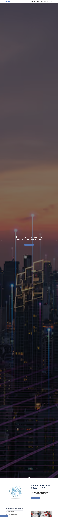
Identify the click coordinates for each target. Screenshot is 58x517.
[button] (31, 1)
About (45, 1)
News (34, 1)
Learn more (29, 243)
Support (48, 1)
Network (42, 1)
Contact (52, 1)
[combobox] (55, 1)
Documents (38, 1)
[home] (7, 1)
